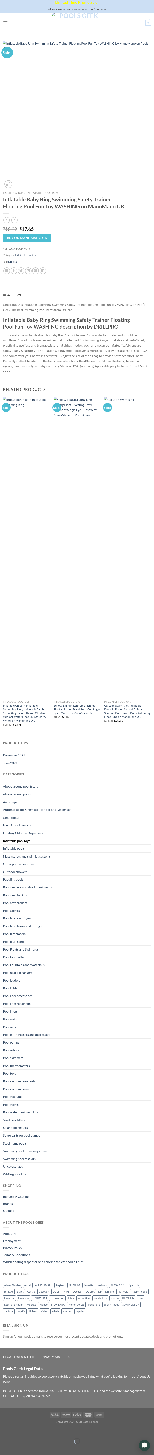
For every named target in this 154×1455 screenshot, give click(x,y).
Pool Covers (11, 910)
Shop (19, 192)
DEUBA (90, 1291)
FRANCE (123, 1291)
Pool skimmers (13, 1058)
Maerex (31, 1304)
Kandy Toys (100, 1298)
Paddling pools (13, 879)
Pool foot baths (13, 957)
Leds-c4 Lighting (13, 1304)
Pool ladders (11, 980)
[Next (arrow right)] (15, 1448)
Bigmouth (133, 1285)
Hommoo (23, 1298)
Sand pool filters (14, 1120)
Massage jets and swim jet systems (27, 856)
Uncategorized (13, 1166)
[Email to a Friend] (28, 270)
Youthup (67, 1311)
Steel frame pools (15, 1143)
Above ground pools (17, 794)
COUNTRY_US (61, 1291)
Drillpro (12, 261)
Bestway (102, 1285)
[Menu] (5, 23)
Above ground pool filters (20, 786)
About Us (9, 1233)
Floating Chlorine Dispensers (23, 833)
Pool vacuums (12, 1096)
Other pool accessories (18, 864)
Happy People (139, 1291)
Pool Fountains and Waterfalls (24, 965)
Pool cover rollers (15, 903)
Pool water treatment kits (20, 1112)
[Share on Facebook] (14, 270)
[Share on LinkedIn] (43, 270)
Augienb (60, 1285)
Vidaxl (44, 1311)
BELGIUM (74, 1285)
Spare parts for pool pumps (21, 1135)
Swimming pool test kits (19, 1159)
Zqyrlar (80, 1311)
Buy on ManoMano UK (27, 238)
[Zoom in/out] (15, 1431)
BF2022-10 (117, 1285)
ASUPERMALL (43, 1285)
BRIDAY (8, 1291)
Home (7, 192)
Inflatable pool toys (42, 192)
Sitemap (8, 1210)
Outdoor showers (15, 872)
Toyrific (21, 1311)
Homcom (9, 1298)
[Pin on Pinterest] (35, 270)
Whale (55, 1311)
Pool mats (10, 1019)
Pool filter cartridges (17, 918)
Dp (100, 1291)
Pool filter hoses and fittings (22, 926)
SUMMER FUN (130, 1304)
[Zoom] (8, 184)
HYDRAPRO (39, 1298)
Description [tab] (12, 294)
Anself (27, 1285)
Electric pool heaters (17, 825)
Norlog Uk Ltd (76, 1304)
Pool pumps (11, 1042)
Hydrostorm (57, 1298)
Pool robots (11, 1050)
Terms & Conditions (16, 1255)
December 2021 (14, 755)
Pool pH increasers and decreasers (26, 1034)
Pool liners (10, 1011)
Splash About (111, 1304)
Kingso (115, 1298)
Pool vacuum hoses (16, 1089)
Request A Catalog (16, 1196)
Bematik (88, 1285)
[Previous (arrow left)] (4, 1448)
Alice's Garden (12, 1285)
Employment (12, 1241)
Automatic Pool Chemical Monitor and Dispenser (37, 810)
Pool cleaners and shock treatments (27, 887)
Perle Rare (94, 1304)
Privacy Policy (12, 1248)
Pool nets (9, 1027)
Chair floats (11, 817)
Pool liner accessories (17, 996)
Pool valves (11, 1104)
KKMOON (128, 1298)
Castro (31, 1291)
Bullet (20, 1291)
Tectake (8, 1311)
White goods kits (14, 1174)
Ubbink (33, 1311)
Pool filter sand (13, 941)
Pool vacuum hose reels (19, 1081)
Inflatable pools (14, 848)
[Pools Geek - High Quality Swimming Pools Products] (77, 23)
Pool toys (9, 1073)
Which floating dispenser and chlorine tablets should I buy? (43, 1262)
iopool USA (84, 1298)
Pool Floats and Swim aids (21, 949)
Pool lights (10, 988)
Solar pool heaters (15, 1127)
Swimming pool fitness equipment (26, 1151)
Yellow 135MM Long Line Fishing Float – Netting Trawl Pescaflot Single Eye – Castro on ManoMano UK (77, 709)
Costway (44, 1291)
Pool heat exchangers (17, 972)
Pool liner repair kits (17, 1003)
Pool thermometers (16, 1066)
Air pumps (10, 802)
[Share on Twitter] (21, 270)
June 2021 (10, 763)
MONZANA (58, 1304)
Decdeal (77, 1291)
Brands (8, 1203)
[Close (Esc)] (4, 1431)
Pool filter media (14, 934)
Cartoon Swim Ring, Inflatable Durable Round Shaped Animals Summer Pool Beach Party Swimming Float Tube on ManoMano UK (127, 711)
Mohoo (44, 1304)
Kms (140, 1298)
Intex (71, 1298)
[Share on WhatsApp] (6, 270)
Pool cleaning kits (15, 895)
